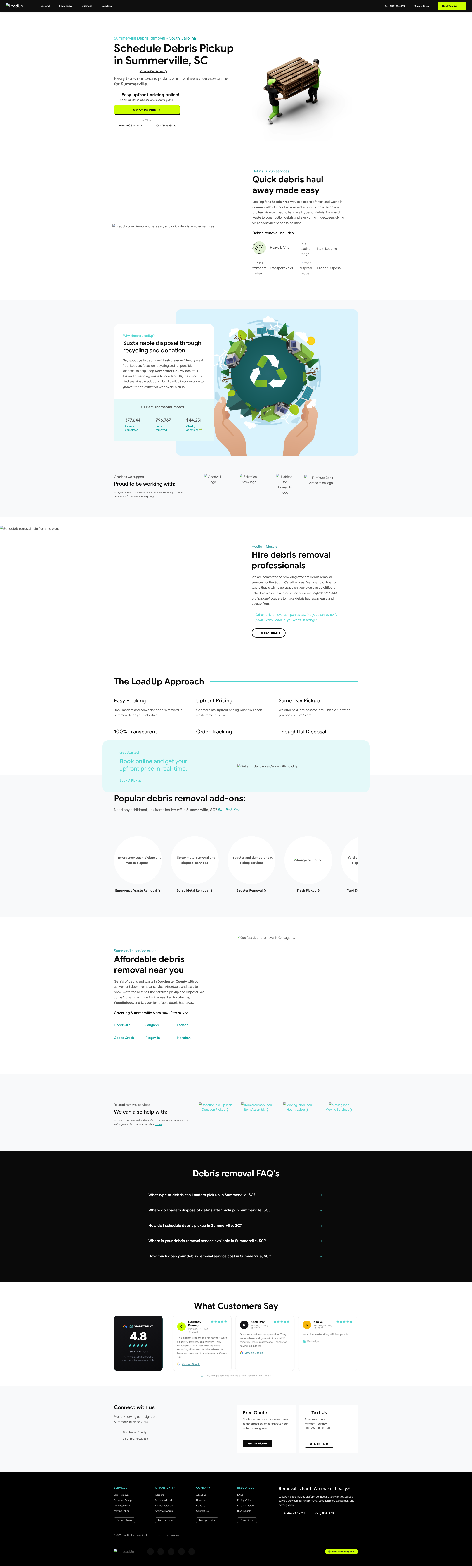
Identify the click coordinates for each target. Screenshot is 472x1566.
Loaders (107, 6)
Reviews (200, 1505)
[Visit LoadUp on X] (171, 1551)
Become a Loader (164, 1500)
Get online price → (146, 110)
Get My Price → (257, 1443)
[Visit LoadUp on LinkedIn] (191, 1551)
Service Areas (124, 1520)
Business (87, 6)
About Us (201, 1494)
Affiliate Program (164, 1510)
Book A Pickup (130, 780)
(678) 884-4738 (319, 1443)
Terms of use (173, 1535)
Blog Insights (244, 1510)
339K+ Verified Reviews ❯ (153, 71)
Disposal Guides (246, 1505)
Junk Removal (121, 1494)
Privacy (159, 1535)
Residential (65, 6)
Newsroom (202, 1500)
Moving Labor (121, 1510)
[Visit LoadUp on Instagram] (160, 1551)
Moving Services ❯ (339, 1109)
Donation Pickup (123, 1500)
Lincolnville (122, 1025)
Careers (159, 1494)
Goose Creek (124, 1038)
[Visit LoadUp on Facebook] (150, 1551)
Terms (158, 1124)
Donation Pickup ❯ (215, 1109)
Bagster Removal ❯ (251, 890)
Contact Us (202, 1510)
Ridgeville (152, 1038)
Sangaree (152, 1025)
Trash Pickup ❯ (308, 890)
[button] (236, 1195)
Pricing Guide (244, 1500)
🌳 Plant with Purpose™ (341, 1551)
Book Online (452, 6)
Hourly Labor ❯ (298, 1109)
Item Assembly (122, 1505)
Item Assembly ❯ (256, 1109)
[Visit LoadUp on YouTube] (181, 1551)
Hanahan (184, 1038)
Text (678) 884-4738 (394, 6)
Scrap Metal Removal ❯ (195, 890)
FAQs (240, 1494)
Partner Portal (165, 1520)
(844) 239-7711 (294, 1513)
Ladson (182, 1025)
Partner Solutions (164, 1505)
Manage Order (421, 6)
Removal (44, 6)
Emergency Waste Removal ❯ (138, 890)
